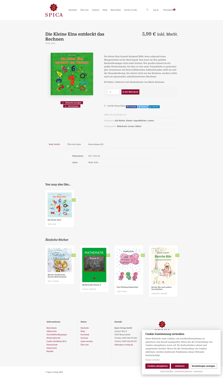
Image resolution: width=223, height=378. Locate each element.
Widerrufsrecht (53, 338)
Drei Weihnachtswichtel (127, 287)
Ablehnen (180, 366)
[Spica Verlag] (54, 10)
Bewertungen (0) (95, 144)
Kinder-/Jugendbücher (136, 121)
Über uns (84, 10)
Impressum (198, 371)
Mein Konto (116, 10)
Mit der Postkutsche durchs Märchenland (57, 276)
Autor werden (86, 341)
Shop (105, 10)
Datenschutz (52, 345)
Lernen (151, 121)
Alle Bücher (120, 121)
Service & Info (130, 10)
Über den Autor (74, 144)
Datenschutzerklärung (183, 371)
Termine (84, 338)
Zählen (138, 126)
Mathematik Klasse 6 (91, 285)
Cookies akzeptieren (158, 366)
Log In (156, 10)
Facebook (84, 335)
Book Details (54, 144)
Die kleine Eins (54, 220)
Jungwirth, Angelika (159, 293)
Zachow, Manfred (89, 289)
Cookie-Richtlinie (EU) (56, 341)
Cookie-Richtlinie (166, 371)
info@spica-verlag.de (123, 345)
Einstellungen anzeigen (203, 366)
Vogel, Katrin (122, 291)
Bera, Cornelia (53, 281)
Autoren (95, 10)
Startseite (73, 10)
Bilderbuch (122, 126)
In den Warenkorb (130, 92)
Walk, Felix (50, 43)
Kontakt (49, 351)
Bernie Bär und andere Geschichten (161, 288)
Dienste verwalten (152, 360)
